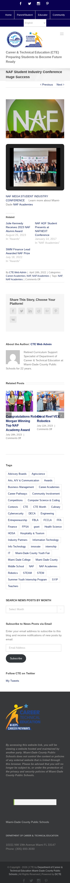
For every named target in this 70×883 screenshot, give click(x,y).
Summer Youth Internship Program (27, 579)
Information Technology (45, 539)
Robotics (13, 573)
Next (59, 84)
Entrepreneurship (17, 520)
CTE (25, 506)
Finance (12, 526)
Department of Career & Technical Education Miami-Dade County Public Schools (36, 871)
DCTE (58, 874)
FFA (59, 520)
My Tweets (12, 680)
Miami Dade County (47, 559)
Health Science (53, 526)
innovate (35, 546)
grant (36, 526)
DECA (32, 513)
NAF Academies (23, 204)
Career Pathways (17, 493)
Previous (47, 84)
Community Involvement (46, 493)
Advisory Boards (17, 473)
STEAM (27, 573)
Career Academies (15, 276)
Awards (48, 480)
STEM (40, 573)
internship (51, 546)
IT (9, 553)
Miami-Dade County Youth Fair (32, 553)
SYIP (55, 579)
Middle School (16, 566)
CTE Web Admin (17, 272)
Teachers (13, 586)
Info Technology (17, 546)
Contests (13, 506)
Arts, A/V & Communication (23, 480)
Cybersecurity (16, 513)
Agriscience (38, 473)
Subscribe (16, 658)
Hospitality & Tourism (32, 533)
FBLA (35, 520)
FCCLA (48, 520)
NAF (29, 276)
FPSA (25, 526)
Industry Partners (17, 539)
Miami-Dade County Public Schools (27, 822)
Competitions (15, 500)
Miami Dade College (19, 559)
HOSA (11, 533)
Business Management (21, 487)
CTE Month (39, 506)
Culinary (55, 506)
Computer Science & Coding (44, 500)
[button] (26, 176)
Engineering (47, 513)
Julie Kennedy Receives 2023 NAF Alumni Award (18, 227)
